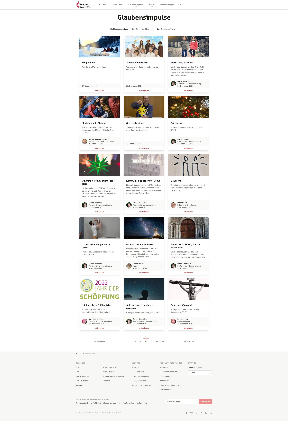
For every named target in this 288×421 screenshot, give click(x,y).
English (199, 367)
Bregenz (106, 381)
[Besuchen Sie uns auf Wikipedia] (201, 413)
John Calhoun (138, 264)
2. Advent (176, 180)
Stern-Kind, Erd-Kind (182, 62)
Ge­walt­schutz (166, 390)
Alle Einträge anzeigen (119, 29)
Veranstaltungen (167, 5)
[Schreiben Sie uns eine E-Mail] (206, 413)
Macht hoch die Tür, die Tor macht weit (185, 246)
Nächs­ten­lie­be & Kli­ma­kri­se (96, 305)
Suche (183, 5)
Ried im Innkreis (82, 376)
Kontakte (164, 367)
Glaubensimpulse (90, 353)
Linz (77, 372)
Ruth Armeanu (182, 319)
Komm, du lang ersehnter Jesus (143, 180)
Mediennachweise (114, 412)
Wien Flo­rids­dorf (110, 367)
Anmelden (205, 401)
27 (157, 341)
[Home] (76, 353)
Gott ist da (176, 123)
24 (140, 341)
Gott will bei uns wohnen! (139, 244)
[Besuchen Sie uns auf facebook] (186, 413)
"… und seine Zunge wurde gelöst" (96, 246)
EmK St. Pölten (82, 381)
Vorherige (101, 341)
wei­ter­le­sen (99, 90)
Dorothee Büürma (95, 319)
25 (146, 341)
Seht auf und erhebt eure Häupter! (139, 307)
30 (163, 341)
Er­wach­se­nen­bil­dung (141, 376)
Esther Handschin (184, 81)
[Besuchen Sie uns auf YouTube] (191, 413)
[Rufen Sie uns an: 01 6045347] (211, 413)
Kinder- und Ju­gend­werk (142, 385)
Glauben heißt (138, 372)
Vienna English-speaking (113, 376)
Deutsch (191, 367)
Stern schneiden (135, 123)
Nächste (187, 341)
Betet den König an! (181, 305)
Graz (78, 367)
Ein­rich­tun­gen (166, 376)
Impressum (164, 381)
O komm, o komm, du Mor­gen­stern (98, 182)
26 (151, 341)
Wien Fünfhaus (109, 372)
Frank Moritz (182, 203)
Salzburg (79, 385)
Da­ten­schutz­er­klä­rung (169, 385)
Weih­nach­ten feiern (137, 62)
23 (135, 341)
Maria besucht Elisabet (94, 123)
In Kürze (135, 367)
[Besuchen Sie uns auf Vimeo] (196, 413)
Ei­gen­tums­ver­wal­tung (169, 372)
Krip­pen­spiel (88, 62)
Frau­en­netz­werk (139, 381)
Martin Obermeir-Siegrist (98, 139)
